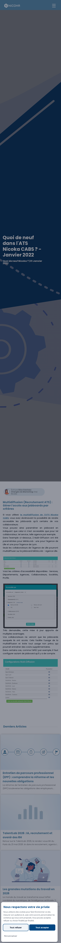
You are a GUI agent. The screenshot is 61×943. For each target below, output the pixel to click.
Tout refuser (16, 927)
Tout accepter (42, 927)
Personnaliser (10, 936)
